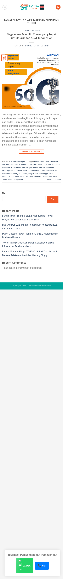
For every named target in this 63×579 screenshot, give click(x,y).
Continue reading (31, 151)
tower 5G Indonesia (31, 170)
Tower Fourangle (31, 31)
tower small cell (21, 176)
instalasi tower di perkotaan (17, 164)
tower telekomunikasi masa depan (43, 176)
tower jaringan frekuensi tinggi (35, 173)
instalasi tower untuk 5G (40, 164)
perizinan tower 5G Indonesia (41, 167)
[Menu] (4, 7)
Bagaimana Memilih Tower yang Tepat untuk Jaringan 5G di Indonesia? (31, 36)
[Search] (58, 7)
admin (46, 46)
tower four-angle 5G (48, 170)
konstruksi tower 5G (19, 167)
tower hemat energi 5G (11, 173)
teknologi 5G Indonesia (12, 170)
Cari (4, 193)
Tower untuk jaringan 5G (12, 179)
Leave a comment (53, 179)
